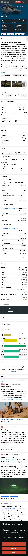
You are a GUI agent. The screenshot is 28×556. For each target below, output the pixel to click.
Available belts (7, 224)
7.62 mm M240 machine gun (10, 208)
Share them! (14, 371)
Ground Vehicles (14, 447)
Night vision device (23, 169)
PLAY (18, 2)
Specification (7, 75)
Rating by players (17, 75)
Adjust (14, 552)
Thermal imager (5, 169)
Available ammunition (9, 204)
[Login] (26, 2)
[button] (27, 39)
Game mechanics (5, 419)
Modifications (6, 318)
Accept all (14, 548)
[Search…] (22, 2)
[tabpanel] (14, 220)
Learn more (5, 539)
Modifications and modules (16, 419)
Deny (14, 544)
